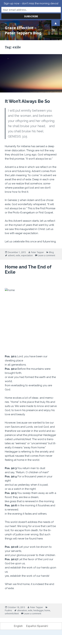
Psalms (8, 610)
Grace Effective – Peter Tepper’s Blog (23, 30)
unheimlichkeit (12, 613)
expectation (27, 255)
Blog (51, 252)
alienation (22, 610)
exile (18, 255)
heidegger (38, 610)
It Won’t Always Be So (27, 101)
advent (11, 255)
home (47, 610)
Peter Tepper (37, 252)
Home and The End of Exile (28, 269)
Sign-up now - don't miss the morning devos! (31, 3)
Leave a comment (46, 255)
